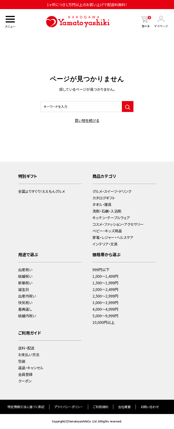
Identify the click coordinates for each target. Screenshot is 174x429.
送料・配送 (26, 348)
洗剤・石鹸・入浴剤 (106, 211)
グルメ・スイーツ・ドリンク (111, 191)
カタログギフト (103, 198)
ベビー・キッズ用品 (107, 230)
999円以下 (100, 269)
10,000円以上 (103, 322)
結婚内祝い (27, 315)
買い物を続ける (87, 120)
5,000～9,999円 (105, 315)
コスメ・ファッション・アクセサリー (118, 224)
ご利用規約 (100, 406)
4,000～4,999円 (105, 309)
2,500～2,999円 (105, 296)
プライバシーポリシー (68, 406)
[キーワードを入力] (127, 106)
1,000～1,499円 (105, 276)
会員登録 (25, 374)
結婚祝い (25, 276)
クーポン (24, 381)
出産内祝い (27, 296)
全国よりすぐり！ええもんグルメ (41, 191)
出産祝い (25, 269)
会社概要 (124, 406)
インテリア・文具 (105, 244)
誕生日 (23, 289)
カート (146, 26)
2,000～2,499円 (105, 289)
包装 (21, 361)
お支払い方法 (28, 354)
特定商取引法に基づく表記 (25, 406)
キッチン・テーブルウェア (111, 217)
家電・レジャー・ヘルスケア (112, 237)
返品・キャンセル (31, 367)
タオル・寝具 (101, 204)
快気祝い (25, 302)
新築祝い (25, 282)
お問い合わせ (149, 406)
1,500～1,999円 (105, 282)
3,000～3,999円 (105, 302)
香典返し (25, 309)
